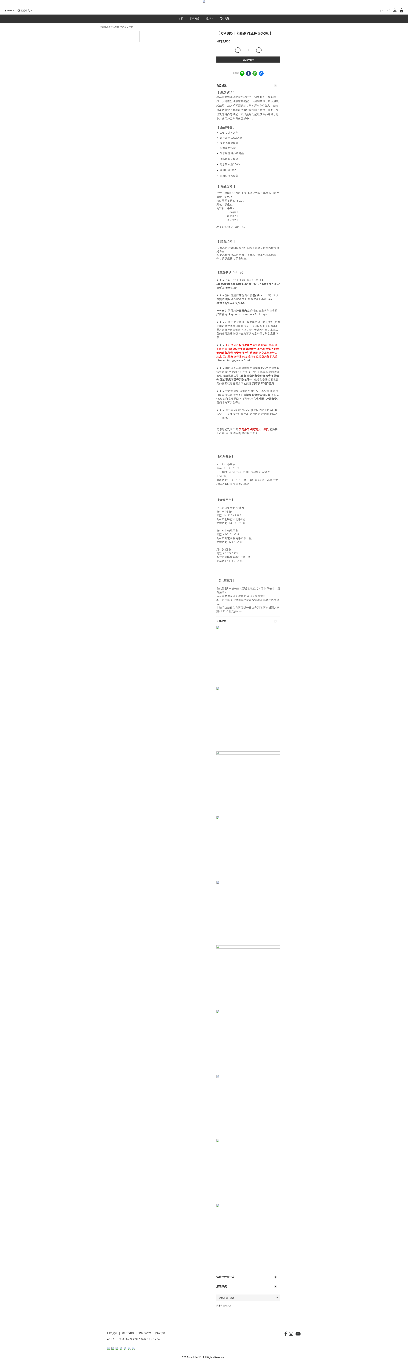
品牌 (208, 18)
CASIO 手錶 (127, 27)
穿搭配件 (114, 27)
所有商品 (195, 18)
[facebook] (248, 73)
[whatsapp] (254, 73)
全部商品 (104, 27)
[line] (242, 73)
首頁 (180, 18)
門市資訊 (224, 18)
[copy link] (261, 73)
